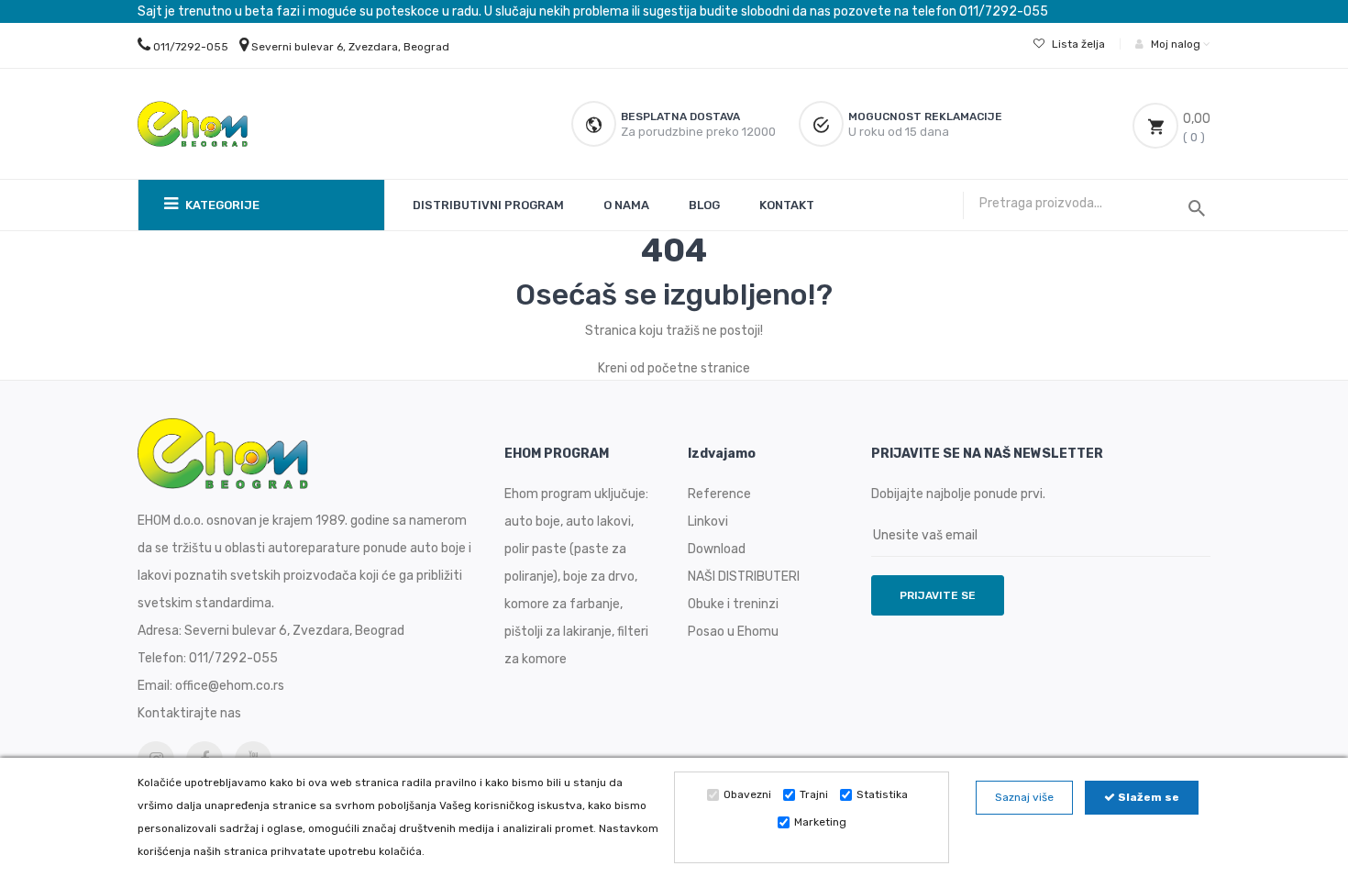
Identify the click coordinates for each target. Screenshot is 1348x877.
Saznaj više (1024, 797)
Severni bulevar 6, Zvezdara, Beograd (350, 46)
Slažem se (1147, 797)
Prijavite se (938, 595)
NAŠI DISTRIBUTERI (744, 576)
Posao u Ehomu (733, 631)
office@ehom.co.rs (229, 686)
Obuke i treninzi (733, 604)
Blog (704, 205)
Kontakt (786, 205)
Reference (719, 494)
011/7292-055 (190, 46)
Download (717, 549)
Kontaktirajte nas (189, 713)
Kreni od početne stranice (674, 368)
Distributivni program (488, 205)
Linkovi (708, 521)
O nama (626, 205)
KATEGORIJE (221, 205)
